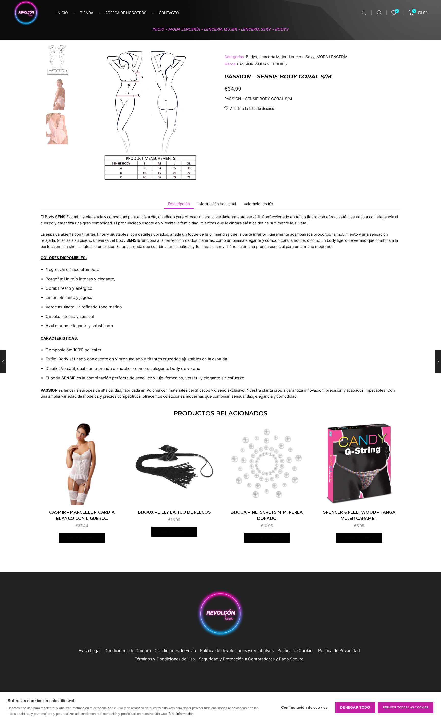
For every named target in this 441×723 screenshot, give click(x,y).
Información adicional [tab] (217, 203)
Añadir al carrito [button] (82, 537)
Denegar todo (355, 707)
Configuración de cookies (304, 707)
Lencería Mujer (220, 29)
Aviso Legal (90, 650)
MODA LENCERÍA (184, 29)
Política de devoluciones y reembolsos (237, 650)
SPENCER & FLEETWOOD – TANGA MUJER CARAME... (359, 515)
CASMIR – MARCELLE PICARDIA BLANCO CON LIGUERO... (82, 515)
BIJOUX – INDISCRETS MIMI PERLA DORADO (267, 515)
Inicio (62, 12)
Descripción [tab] (179, 203)
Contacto (169, 12)
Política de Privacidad (339, 650)
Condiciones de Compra (127, 650)
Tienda (86, 12)
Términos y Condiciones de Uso (164, 659)
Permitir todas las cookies (405, 707)
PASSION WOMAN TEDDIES (262, 64)
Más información (181, 714)
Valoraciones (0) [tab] (258, 203)
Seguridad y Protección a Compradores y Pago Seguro (251, 659)
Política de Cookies (295, 650)
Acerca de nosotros (125, 12)
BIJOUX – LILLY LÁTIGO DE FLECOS (174, 512)
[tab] (179, 204)
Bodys (282, 29)
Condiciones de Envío (175, 650)
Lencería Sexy (256, 29)
